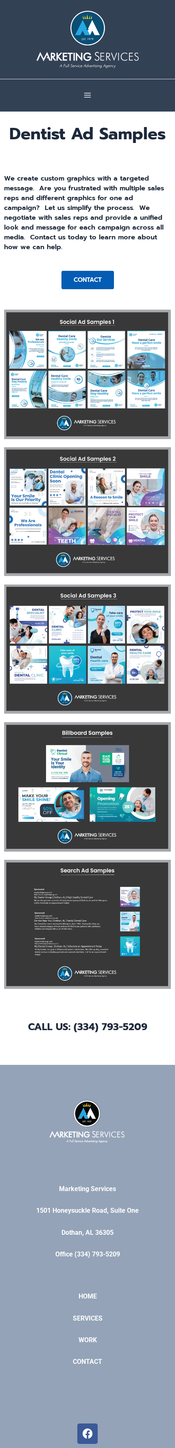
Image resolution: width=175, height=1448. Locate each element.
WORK (88, 1340)
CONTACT (87, 1361)
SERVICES (88, 1318)
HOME (88, 1296)
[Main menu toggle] (88, 95)
